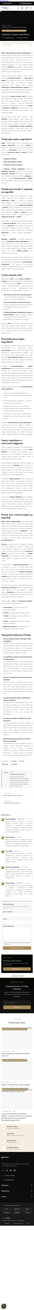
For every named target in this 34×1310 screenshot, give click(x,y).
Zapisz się (17, 1007)
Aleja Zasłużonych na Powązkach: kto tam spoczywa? (15, 1054)
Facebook (14, 761)
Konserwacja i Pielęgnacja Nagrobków (14, 27)
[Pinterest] (14, 1170)
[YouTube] (10, 1170)
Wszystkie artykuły (18, 976)
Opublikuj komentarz (17, 948)
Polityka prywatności (18, 1223)
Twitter (22, 761)
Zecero (4, 25)
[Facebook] (3, 1170)
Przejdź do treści (4, 0)
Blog (9, 25)
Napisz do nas (16, 969)
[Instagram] (7, 1170)
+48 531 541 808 (7, 3)
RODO (27, 1223)
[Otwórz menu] (30, 8)
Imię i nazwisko (8, 911)
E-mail (5, 919)
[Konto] (22, 8)
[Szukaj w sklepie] (18, 8)
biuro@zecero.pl (9, 1180)
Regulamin (7, 1223)
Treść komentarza (9, 926)
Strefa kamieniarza (26, 3)
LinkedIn (6, 764)
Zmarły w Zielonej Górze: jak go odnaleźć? (15, 1084)
